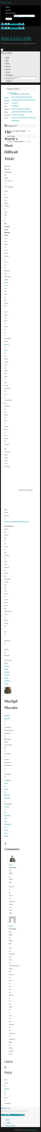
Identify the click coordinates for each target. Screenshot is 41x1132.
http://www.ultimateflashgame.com (16, 521)
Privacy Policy (10, 13)
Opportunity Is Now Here (21, 94)
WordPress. (34, 1130)
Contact (8, 10)
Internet (10, 187)
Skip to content (6, 2)
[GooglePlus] (13, 24)
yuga (10, 864)
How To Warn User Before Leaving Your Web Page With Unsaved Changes (22, 111)
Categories (11, 131)
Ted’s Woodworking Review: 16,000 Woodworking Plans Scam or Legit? (24, 100)
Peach (11, 926)
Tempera (25, 1130)
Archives (10, 141)
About (7, 7)
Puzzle (6, 666)
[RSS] (20, 24)
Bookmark (8, 804)
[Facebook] (2, 24)
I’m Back (15, 106)
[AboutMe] (23, 24)
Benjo (6, 282)
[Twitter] (6, 24)
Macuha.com (5, 1108)
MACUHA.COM (16, 38)
